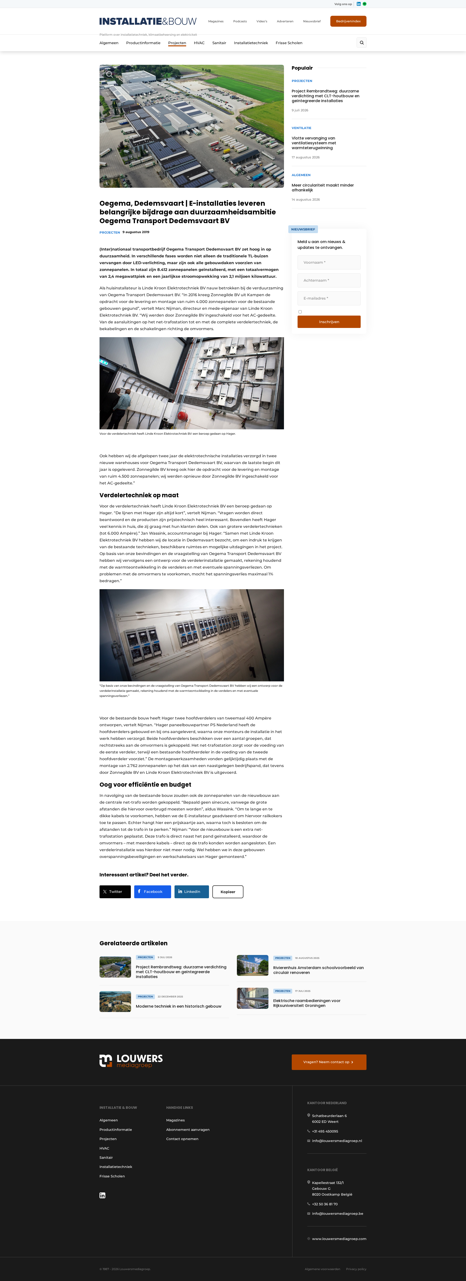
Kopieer (228, 891)
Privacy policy (356, 1269)
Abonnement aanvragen (188, 1129)
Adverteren (285, 21)
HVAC (199, 43)
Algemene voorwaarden (322, 1269)
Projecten (177, 43)
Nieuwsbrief (312, 21)
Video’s (262, 21)
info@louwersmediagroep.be (337, 1213)
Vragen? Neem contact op (326, 1062)
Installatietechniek (251, 43)
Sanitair (219, 43)
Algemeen (109, 43)
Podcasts (240, 21)
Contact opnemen (182, 1139)
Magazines (216, 21)
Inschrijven (329, 321)
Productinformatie (143, 43)
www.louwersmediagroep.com (339, 1239)
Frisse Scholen (289, 43)
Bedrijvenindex (348, 21)
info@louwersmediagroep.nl (337, 1141)
